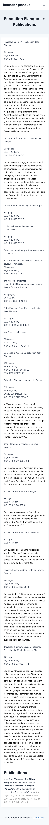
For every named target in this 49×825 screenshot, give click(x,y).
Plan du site (38, 817)
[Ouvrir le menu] (44, 5)
